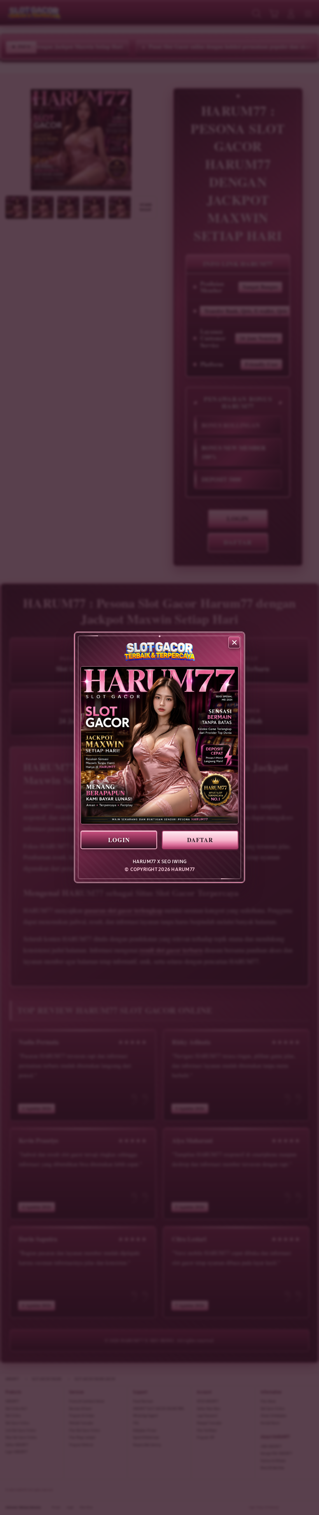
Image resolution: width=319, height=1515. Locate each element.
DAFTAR (200, 840)
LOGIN (119, 840)
